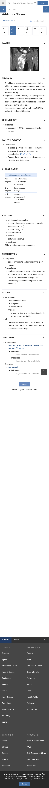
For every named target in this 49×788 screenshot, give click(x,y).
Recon (5, 684)
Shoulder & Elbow (9, 666)
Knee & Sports (8, 672)
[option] (25, 59)
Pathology (6, 703)
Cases (5, 753)
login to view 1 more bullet (27, 355)
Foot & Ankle (7, 697)
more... (5, 722)
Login (43, 3)
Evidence (6, 765)
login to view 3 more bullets (28, 361)
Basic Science (8, 709)
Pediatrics (6, 678)
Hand (4, 691)
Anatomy (6, 716)
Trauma (5, 653)
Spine (4, 659)
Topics (5, 759)
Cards (4, 740)
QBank (5, 747)
